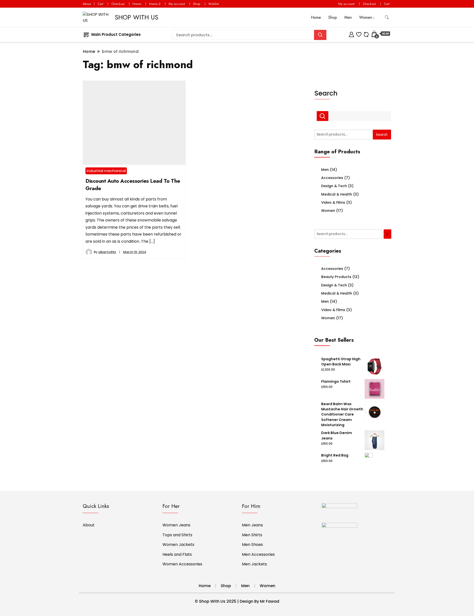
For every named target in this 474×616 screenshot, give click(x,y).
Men (348, 17)
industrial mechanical (106, 170)
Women (365, 17)
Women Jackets (178, 544)
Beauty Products (336, 276)
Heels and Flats (177, 554)
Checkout (117, 3)
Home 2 (154, 3)
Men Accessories (258, 554)
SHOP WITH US (136, 17)
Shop (196, 3)
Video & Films (333, 202)
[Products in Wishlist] (358, 34)
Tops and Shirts (177, 535)
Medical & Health (336, 194)
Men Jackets (254, 564)
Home (137, 3)
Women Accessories (182, 564)
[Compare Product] (366, 34)
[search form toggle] (386, 17)
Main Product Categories (116, 34)
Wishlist (213, 3)
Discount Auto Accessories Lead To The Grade (132, 184)
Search (325, 93)
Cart (100, 3)
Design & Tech (334, 185)
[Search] (388, 234)
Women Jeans (176, 525)
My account (177, 3)
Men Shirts (252, 535)
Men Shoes (252, 544)
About (87, 3)
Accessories (332, 177)
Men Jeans (252, 525)
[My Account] (351, 34)
